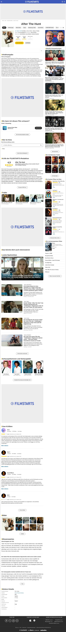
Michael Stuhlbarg (38, 374)
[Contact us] (17, 620)
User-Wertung (18, 36)
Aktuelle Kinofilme (10, 20)
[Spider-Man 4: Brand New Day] (48, 185)
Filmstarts (24, 36)
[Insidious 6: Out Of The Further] (48, 230)
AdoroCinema (57, 621)
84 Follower (9, 431)
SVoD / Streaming (6, 123)
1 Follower (9, 474)
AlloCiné (47, 619)
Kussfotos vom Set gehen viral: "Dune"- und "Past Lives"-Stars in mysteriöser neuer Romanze (54, 96)
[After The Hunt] (7, 38)
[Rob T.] (3, 452)
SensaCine (57, 619)
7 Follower (9, 453)
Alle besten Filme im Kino (55, 237)
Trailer (4, 193)
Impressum (24, 627)
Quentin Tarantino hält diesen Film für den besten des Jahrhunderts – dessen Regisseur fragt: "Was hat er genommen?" (54, 112)
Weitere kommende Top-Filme (55, 276)
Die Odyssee (55, 208)
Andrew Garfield (35, 34)
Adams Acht (47, 267)
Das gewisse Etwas (49, 255)
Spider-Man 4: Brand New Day (58, 181)
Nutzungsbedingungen (31, 627)
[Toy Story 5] (48, 194)
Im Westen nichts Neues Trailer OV (48, 171)
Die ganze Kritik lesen (22, 187)
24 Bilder (22, 533)
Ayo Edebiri (28, 34)
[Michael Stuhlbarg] (38, 366)
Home (3, 20)
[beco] (3, 430)
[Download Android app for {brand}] (35, 620)
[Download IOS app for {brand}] (31, 620)
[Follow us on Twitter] (10, 620)
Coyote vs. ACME (48, 253)
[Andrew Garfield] (28, 366)
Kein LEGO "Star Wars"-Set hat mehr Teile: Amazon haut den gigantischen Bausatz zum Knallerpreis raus (54, 129)
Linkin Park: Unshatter (49, 264)
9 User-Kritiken (22, 510)
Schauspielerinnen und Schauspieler (16, 359)
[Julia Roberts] (6, 366)
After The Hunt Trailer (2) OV (22, 202)
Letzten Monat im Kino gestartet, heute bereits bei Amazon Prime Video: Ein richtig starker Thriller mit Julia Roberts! (21, 276)
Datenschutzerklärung (40, 627)
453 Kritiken (14, 431)
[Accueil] (32, 2)
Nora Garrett (33, 32)
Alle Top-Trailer (55, 175)
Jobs (20, 627)
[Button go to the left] (61, 27)
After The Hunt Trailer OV (35, 202)
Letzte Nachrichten (9, 255)
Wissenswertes (8, 539)
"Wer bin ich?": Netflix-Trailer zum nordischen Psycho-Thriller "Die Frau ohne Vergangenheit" (54, 62)
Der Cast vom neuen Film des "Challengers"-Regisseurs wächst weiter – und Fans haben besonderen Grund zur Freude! (33, 338)
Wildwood (47, 271)
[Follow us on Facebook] (6, 620)
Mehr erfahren (4, 445)
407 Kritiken (14, 453)
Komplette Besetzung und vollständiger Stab (22, 379)
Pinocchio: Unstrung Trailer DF (48, 163)
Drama (34, 30)
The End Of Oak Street (57, 217)
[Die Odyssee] (48, 212)
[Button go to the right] (63, 27)
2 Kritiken (9, 496)
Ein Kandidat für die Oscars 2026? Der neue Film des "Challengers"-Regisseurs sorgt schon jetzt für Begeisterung (33, 322)
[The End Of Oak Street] (48, 221)
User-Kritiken (7, 426)
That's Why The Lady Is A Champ (51, 269)
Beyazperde (47, 621)
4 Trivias (16, 597)
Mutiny (53, 243)
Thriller (37, 30)
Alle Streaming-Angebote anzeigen (22, 134)
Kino (5, 20)
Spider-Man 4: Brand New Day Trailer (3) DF (55, 171)
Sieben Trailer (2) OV (62, 163)
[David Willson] (3, 473)
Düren (3, 148)
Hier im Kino (7, 140)
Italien (18, 591)
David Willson (10, 472)
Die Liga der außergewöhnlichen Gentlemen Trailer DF (62, 171)
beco (8, 429)
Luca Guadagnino (22, 32)
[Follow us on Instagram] (13, 620)
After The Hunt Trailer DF (6, 202)
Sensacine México (53, 623)
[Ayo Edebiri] (17, 366)
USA (15, 591)
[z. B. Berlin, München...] (41, 145)
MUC (8, 495)
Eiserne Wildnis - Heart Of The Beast (52, 260)
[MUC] (3, 496)
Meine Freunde (30, 36)
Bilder (4, 515)
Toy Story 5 (55, 190)
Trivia (22, 583)
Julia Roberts (23, 34)
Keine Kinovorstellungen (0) (22, 153)
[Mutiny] (48, 247)
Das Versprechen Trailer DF (55, 163)
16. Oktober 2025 (18, 30)
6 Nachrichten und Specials (22, 353)
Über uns (16, 627)
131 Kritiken (14, 474)
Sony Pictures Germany (19, 592)
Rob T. (8, 452)
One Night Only (48, 262)
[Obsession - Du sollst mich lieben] (48, 203)
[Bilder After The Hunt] (8, 524)
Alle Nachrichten (55, 151)
